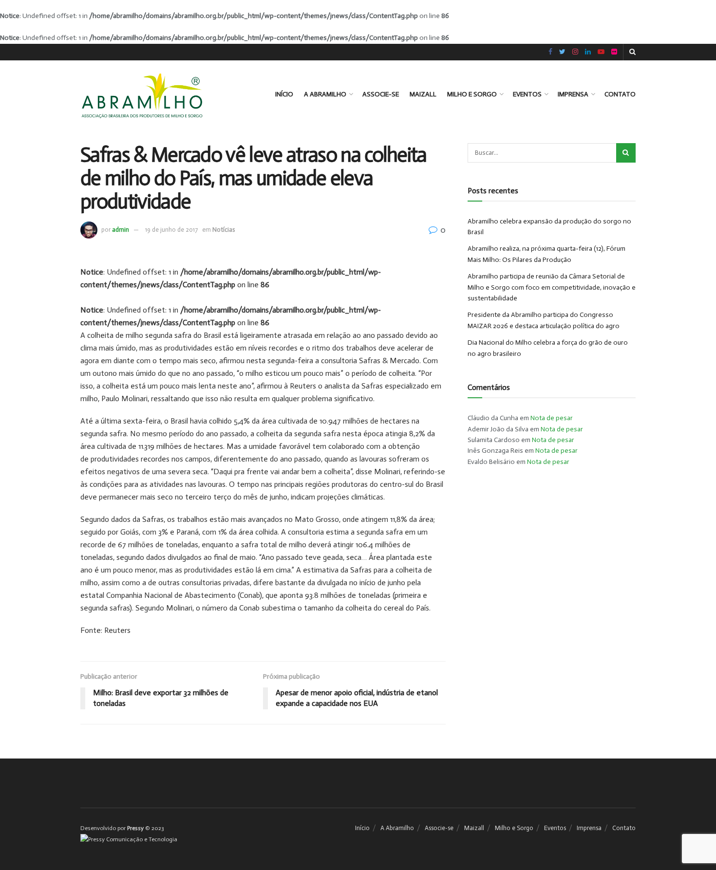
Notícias (223, 229)
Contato (620, 94)
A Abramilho (325, 94)
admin (120, 229)
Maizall (423, 94)
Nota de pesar (551, 418)
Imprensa (573, 94)
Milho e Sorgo (472, 94)
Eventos (527, 94)
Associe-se (380, 94)
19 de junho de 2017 (171, 229)
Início (284, 94)
